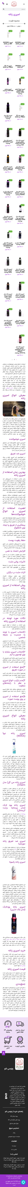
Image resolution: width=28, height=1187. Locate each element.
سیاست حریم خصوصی (14, 1137)
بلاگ (14, 1133)
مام (15, 849)
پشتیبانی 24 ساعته (8, 1031)
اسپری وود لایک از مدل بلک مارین (15, 939)
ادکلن (22, 990)
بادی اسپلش (9, 388)
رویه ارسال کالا (14, 1116)
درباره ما (14, 1146)
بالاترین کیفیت (20, 1046)
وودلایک (23, 814)
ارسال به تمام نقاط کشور (20, 1031)
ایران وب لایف (11, 1178)
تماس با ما (14, 1150)
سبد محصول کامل (8, 1047)
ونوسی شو (22, 966)
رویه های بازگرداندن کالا (14, 1120)
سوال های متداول (14, 1123)
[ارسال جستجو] (3, 9)
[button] (24, 4)
